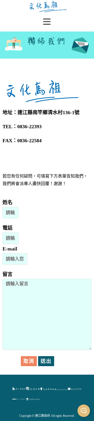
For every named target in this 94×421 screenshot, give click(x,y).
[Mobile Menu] (47, 22)
